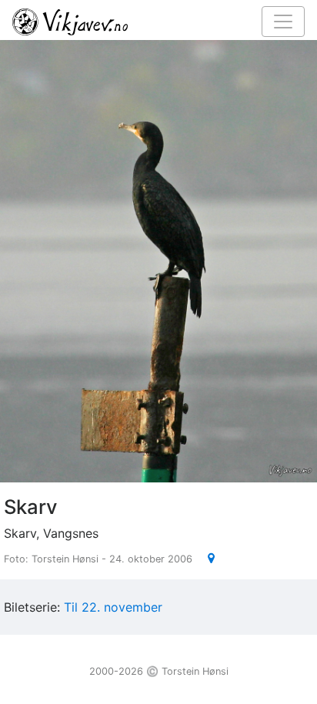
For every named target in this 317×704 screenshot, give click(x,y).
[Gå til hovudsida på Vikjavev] (152, 20)
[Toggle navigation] (283, 21)
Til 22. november (113, 607)
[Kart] (205, 558)
